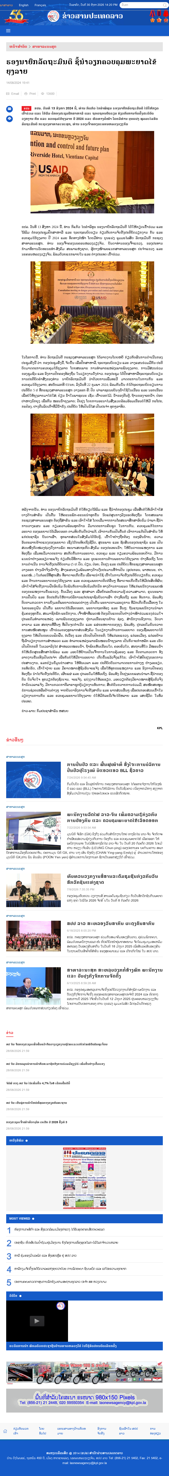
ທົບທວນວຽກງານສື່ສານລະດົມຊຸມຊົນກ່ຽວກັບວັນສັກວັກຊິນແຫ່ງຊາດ (112, 879)
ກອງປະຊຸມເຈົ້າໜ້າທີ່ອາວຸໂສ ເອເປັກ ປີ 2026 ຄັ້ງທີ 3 (36, 1122)
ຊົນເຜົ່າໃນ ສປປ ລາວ (128, 1431)
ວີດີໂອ (13, 1296)
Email (15, 93)
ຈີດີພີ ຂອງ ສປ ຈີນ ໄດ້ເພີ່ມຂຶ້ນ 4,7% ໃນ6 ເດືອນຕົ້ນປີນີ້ (38, 1083)
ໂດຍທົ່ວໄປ (42, 1431)
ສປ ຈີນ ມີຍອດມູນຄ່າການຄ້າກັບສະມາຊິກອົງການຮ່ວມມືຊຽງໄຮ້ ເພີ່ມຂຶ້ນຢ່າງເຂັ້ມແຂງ (55, 1064)
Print (32, 93)
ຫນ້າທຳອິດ (18, 46)
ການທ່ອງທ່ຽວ (155, 1431)
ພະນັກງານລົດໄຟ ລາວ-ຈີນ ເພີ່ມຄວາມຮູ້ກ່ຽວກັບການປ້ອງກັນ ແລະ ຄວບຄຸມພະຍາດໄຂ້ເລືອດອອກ (112, 818)
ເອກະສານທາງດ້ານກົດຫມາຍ (71, 1431)
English (23, 5)
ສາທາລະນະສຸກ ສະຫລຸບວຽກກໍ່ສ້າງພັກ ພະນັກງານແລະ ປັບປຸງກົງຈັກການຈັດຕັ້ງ (115, 973)
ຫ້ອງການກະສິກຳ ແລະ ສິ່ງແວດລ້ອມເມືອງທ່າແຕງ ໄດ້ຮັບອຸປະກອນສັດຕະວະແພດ (59, 1229)
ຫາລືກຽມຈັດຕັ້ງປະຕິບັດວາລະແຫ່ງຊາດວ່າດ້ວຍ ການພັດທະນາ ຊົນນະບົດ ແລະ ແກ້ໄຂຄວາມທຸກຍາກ (70, 1269)
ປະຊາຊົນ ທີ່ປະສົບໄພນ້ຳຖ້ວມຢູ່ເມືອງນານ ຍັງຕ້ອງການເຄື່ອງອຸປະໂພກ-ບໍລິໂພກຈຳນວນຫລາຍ (66, 1243)
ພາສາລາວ (6, 5)
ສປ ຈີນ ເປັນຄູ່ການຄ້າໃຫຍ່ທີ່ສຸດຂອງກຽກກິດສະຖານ (36, 1103)
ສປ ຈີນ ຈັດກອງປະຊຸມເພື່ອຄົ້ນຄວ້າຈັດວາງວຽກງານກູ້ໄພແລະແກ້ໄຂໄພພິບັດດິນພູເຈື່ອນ (57, 1044)
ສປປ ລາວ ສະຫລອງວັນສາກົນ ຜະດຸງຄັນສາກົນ (111, 924)
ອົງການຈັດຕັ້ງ (101, 1431)
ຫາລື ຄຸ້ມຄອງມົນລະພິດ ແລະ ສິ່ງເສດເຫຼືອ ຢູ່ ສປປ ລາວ (45, 1256)
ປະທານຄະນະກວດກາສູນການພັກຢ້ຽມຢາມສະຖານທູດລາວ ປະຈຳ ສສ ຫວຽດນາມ (60, 1282)
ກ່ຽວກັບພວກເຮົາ (20, 1431)
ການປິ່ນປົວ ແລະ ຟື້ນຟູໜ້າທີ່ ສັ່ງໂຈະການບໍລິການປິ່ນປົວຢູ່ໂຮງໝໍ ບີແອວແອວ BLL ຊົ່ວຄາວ (114, 768)
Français (40, 5)
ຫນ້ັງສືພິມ (16, 1140)
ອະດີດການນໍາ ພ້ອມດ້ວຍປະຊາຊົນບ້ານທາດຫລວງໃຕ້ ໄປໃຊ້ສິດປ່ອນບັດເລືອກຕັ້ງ (63, 1346)
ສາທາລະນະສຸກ (44, 46)
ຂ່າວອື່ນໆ (14, 740)
